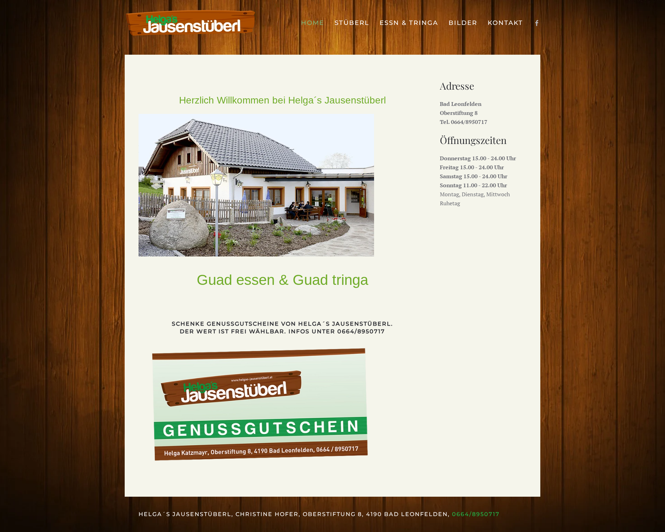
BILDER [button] (463, 23)
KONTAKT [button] (505, 23)
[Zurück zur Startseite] (190, 23)
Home (312, 23)
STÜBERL (352, 23)
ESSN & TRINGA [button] (409, 23)
